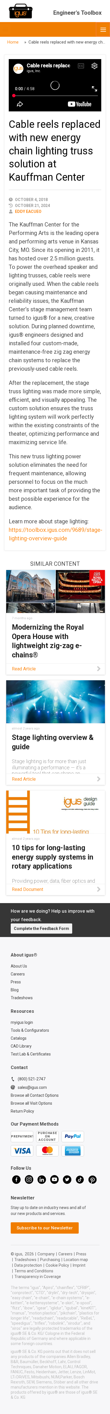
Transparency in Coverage (37, 1276)
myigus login (22, 1022)
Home (13, 42)
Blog (15, 990)
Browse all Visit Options (31, 1103)
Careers (18, 974)
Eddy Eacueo (28, 211)
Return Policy (22, 1111)
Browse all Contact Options (35, 1095)
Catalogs (19, 1038)
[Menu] (103, 29)
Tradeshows (22, 998)
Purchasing (50, 1259)
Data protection (28, 1265)
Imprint (79, 1265)
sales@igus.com (32, 1087)
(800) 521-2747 (31, 1079)
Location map (76, 1259)
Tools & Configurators (30, 1030)
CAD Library (21, 1046)
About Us (19, 966)
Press (16, 982)
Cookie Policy (57, 1265)
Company (46, 1254)
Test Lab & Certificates (31, 1054)
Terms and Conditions (33, 1271)
